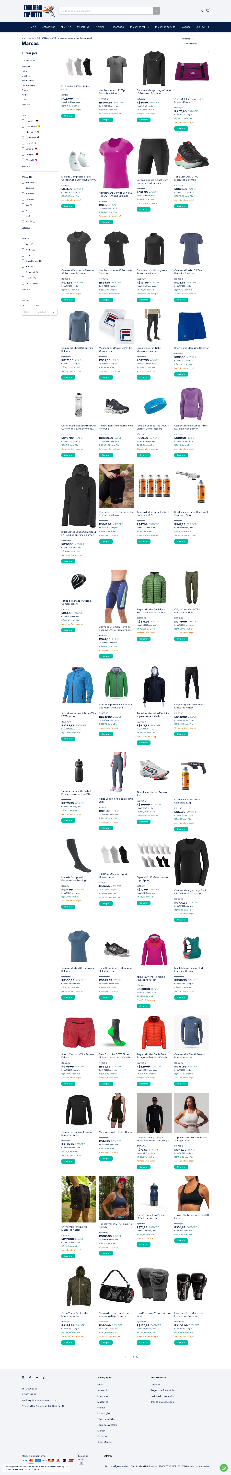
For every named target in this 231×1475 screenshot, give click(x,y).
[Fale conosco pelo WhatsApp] (224, 1468)
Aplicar (53, 312)
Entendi (35, 1469)
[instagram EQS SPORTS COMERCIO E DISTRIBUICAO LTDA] (23, 1377)
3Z (38, 38)
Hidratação (117, 27)
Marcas (185, 27)
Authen (25, 94)
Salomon (26, 66)
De (23, 305)
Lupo (24, 99)
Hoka (24, 71)
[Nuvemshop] (116, 1467)
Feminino (66, 27)
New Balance (27, 80)
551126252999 (30, 1388)
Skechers (26, 76)
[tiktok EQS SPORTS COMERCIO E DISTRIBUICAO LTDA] (44, 1377)
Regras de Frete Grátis (163, 1390)
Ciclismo (201, 27)
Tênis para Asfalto (165, 27)
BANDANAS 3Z (49, 38)
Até (37, 305)
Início (33, 27)
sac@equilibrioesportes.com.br (39, 1400)
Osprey (25, 90)
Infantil (100, 27)
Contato (155, 1384)
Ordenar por (187, 38)
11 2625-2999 (29, 1394)
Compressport (28, 85)
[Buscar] (156, 11)
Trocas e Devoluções (162, 1401)
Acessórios (48, 27)
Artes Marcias (104, 1442)
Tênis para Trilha (139, 27)
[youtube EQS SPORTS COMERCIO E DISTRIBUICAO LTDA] (37, 1377)
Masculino (83, 27)
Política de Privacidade (163, 1396)
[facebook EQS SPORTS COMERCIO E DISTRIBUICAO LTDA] (30, 1377)
